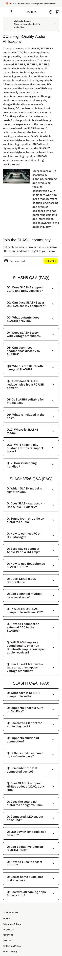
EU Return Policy (12, 946)
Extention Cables (12, 924)
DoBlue (31, 12)
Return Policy (10, 951)
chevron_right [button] (56, 24)
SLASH (6, 918)
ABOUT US (8, 929)
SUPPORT (8, 935)
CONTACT (8, 940)
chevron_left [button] (6, 24)
